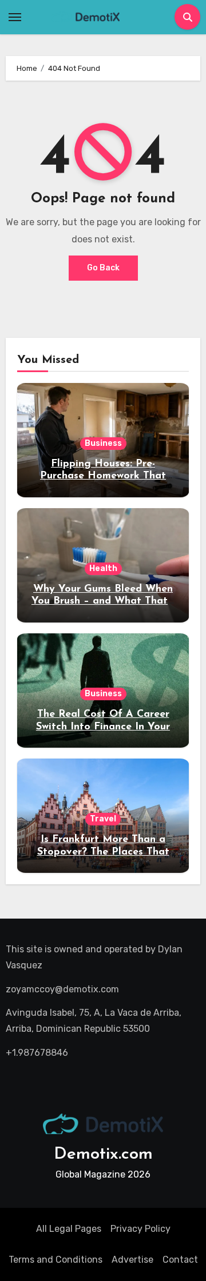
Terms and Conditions (55, 1259)
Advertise (132, 1259)
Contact (180, 1259)
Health (103, 568)
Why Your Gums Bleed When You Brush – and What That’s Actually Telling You (103, 601)
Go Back (103, 268)
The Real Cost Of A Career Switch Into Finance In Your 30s (103, 726)
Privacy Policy (140, 1228)
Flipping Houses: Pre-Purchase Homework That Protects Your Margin (103, 476)
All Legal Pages (68, 1228)
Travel (103, 819)
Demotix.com (103, 1154)
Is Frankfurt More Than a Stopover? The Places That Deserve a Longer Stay (103, 852)
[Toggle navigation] (15, 17)
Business (103, 443)
